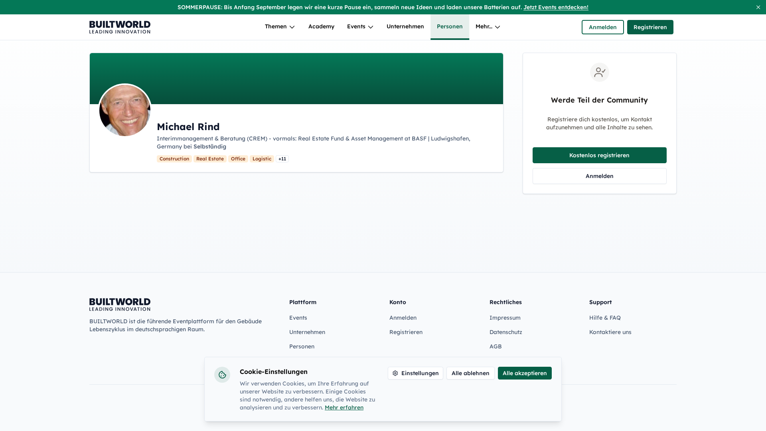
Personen (450, 26)
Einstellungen (420, 373)
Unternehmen (405, 26)
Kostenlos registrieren (599, 155)
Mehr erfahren (344, 407)
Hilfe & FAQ (605, 317)
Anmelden (603, 27)
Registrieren (650, 27)
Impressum (505, 317)
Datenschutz (506, 332)
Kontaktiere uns (610, 332)
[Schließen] (758, 7)
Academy (321, 26)
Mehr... (484, 26)
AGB (496, 346)
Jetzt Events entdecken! (555, 7)
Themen (276, 26)
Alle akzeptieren (525, 373)
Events (356, 26)
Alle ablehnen (471, 373)
